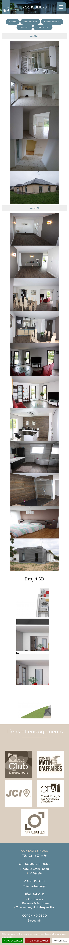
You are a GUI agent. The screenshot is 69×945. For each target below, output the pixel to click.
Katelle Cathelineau (34, 869)
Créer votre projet (34, 886)
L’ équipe (34, 873)
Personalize (60, 940)
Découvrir (34, 920)
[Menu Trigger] (61, 6)
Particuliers (34, 899)
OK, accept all (13, 940)
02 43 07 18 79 (38, 855)
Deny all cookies (38, 940)
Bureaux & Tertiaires (34, 903)
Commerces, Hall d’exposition (34, 907)
